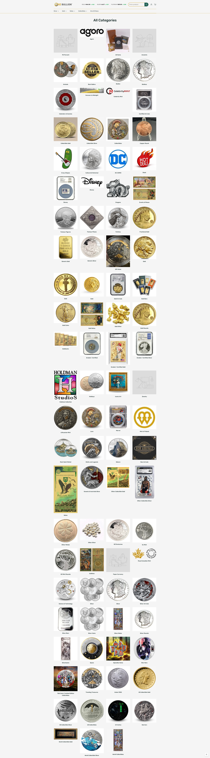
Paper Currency (118, 574)
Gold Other (118, 326)
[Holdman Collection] (66, 385)
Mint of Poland (144, 431)
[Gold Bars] (144, 285)
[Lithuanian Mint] (66, 417)
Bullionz (144, 84)
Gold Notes (92, 328)
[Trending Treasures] (92, 678)
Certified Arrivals (144, 114)
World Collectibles (118, 754)
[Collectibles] (118, 129)
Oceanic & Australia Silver (92, 491)
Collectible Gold (65, 143)
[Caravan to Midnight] (92, 90)
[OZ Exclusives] (118, 530)
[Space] (92, 648)
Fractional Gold (144, 232)
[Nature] (118, 448)
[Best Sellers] (92, 70)
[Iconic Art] (118, 382)
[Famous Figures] (66, 218)
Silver (92, 604)
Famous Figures (66, 232)
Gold (144, 261)
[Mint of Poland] (144, 417)
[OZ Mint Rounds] (66, 560)
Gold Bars (144, 299)
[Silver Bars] (66, 619)
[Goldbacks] (66, 339)
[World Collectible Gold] (66, 734)
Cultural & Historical (92, 173)
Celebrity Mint (118, 96)
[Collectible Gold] (66, 129)
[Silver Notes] (118, 619)
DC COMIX (118, 173)
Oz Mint (144, 545)
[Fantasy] (118, 218)
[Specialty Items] (118, 648)
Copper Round (144, 143)
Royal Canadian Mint (144, 561)
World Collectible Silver (92, 755)
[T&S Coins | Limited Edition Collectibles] (66, 678)
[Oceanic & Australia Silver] (92, 477)
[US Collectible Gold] (144, 678)
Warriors (144, 725)
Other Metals (66, 545)
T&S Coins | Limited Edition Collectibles (65, 694)
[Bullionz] (144, 70)
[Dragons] (118, 188)
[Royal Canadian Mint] (144, 553)
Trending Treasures (92, 692)
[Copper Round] (144, 129)
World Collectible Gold (65, 742)
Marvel (118, 430)
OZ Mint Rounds (66, 574)
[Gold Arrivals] (118, 285)
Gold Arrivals (118, 299)
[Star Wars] (144, 648)
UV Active (118, 725)
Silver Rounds (144, 633)
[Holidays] (92, 382)
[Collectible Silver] (92, 129)
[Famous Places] (92, 218)
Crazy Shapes (65, 173)
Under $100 (118, 692)
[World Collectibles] (118, 740)
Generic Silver (92, 261)
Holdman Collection (66, 402)
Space (92, 663)
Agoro (92, 39)
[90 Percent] (66, 41)
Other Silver (92, 542)
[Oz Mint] (144, 531)
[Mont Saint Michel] (66, 448)
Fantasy (118, 232)
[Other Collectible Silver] (144, 482)
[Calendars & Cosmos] (66, 100)
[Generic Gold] (66, 247)
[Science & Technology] (66, 590)
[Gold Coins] (66, 312)
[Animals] (66, 70)
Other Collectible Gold (118, 491)
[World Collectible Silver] (92, 740)
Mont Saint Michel (65, 462)
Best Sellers (92, 84)
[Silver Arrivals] (144, 590)
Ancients (144, 55)
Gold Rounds (144, 328)
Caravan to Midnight (91, 95)
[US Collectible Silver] (66, 711)
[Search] (146, 4)
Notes (66, 515)
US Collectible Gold (144, 692)
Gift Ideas (118, 269)
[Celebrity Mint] (118, 91)
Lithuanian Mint (66, 432)
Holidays (92, 396)
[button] (155, 4)
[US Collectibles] (92, 711)
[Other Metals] (66, 531)
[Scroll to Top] (207, 749)
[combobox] (138, 4)
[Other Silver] (92, 529)
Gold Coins (65, 325)
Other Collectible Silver (144, 501)
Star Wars (144, 663)
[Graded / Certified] (92, 344)
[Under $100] (118, 678)
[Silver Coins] (92, 619)
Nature (118, 462)
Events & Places (144, 202)
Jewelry (144, 396)
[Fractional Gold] (144, 218)
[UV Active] (118, 711)
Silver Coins (92, 633)
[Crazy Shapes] (66, 159)
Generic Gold (66, 261)
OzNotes (92, 573)
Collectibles (118, 143)
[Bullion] (118, 70)
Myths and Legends (92, 462)
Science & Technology (66, 604)
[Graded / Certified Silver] (144, 344)
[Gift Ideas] (118, 251)
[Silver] (92, 590)
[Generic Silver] (92, 247)
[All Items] (118, 41)
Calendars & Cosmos (65, 114)
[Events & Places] (144, 188)
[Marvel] (118, 416)
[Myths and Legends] (92, 448)
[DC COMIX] (118, 159)
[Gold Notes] (92, 314)
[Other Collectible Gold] (118, 477)
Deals (144, 172)
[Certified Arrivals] (144, 100)
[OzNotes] (92, 559)
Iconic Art (118, 396)
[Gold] (144, 247)
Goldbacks (65, 349)
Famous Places (92, 232)
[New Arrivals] (144, 448)
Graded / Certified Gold (118, 367)
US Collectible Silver (65, 725)
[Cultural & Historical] (92, 159)
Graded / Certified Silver (144, 358)
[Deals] (144, 158)
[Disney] (66, 188)
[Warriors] (144, 711)
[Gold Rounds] (144, 314)
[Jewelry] (144, 382)
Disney (65, 202)
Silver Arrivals (144, 604)
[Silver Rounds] (144, 619)
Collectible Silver (92, 143)
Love (91, 431)
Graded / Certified (92, 358)
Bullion (118, 84)
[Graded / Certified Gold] (118, 348)
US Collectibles (92, 725)
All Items (118, 55)
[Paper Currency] (118, 560)
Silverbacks (65, 663)
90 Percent (65, 55)
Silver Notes (118, 633)
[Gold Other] (118, 313)
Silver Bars (65, 633)
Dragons (118, 202)
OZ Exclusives (118, 544)
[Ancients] (144, 41)
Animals (65, 84)
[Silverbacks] (66, 648)
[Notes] (66, 489)
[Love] (92, 417)
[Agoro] (92, 33)
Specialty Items (118, 663)
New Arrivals (144, 462)
